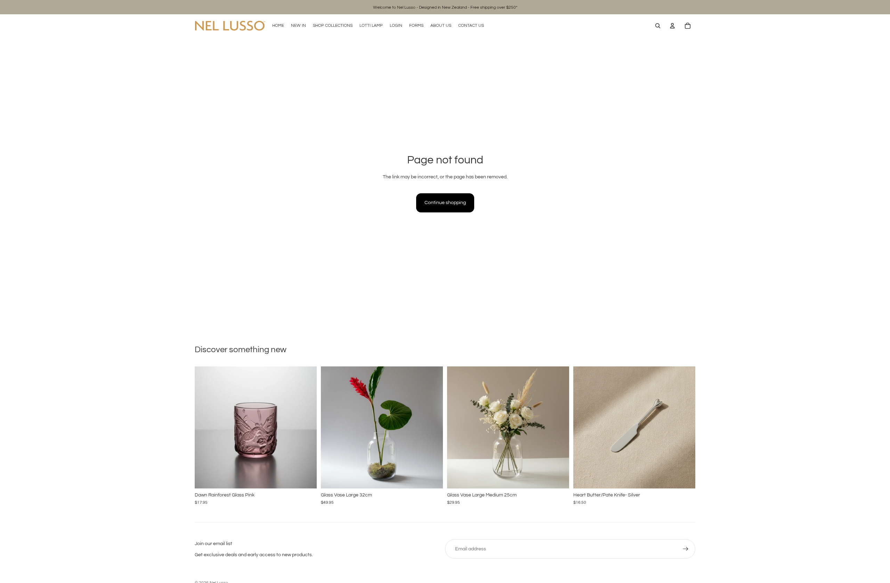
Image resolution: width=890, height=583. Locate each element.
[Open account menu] (672, 25)
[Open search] (657, 25)
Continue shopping (445, 202)
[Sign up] (685, 549)
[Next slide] (306, 427)
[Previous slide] (205, 427)
